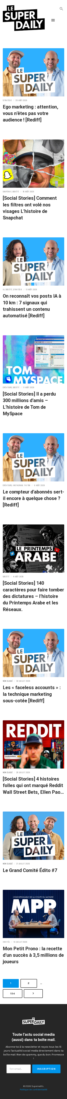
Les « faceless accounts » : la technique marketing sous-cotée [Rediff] (32, 694)
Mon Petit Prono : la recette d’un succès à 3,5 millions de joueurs (33, 955)
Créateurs (7, 387)
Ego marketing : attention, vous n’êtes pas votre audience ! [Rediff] (30, 113)
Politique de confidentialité (33, 1089)
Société (15, 191)
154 (13, 993)
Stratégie (7, 100)
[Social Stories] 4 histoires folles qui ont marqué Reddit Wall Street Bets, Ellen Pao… (33, 785)
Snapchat (7, 191)
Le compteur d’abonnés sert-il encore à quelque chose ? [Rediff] (33, 498)
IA (4, 289)
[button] (61, 8)
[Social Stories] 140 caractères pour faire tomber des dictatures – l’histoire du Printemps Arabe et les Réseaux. (33, 596)
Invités (6, 941)
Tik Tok (27, 485)
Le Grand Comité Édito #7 (30, 870)
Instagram (18, 485)
